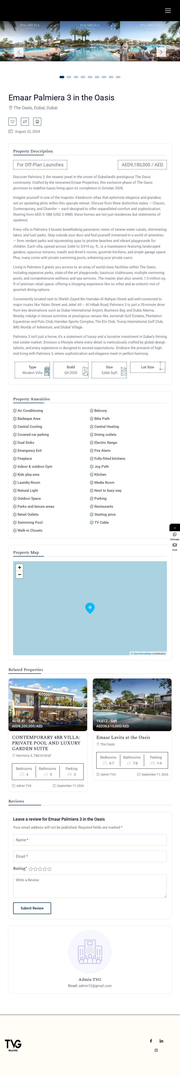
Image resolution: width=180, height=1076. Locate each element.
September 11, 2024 (155, 774)
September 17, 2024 (70, 786)
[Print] (37, 122)
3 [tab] (76, 77)
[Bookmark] (12, 122)
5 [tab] (90, 77)
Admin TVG (23, 786)
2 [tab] (69, 77)
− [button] (19, 574)
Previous (18, 52)
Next (161, 52)
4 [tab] (83, 77)
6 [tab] (97, 77)
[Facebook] (150, 1040)
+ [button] (19, 567)
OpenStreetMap (142, 653)
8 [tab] (111, 77)
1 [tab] (62, 77)
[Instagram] (156, 1050)
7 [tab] (104, 77)
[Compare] (25, 122)
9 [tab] (118, 77)
